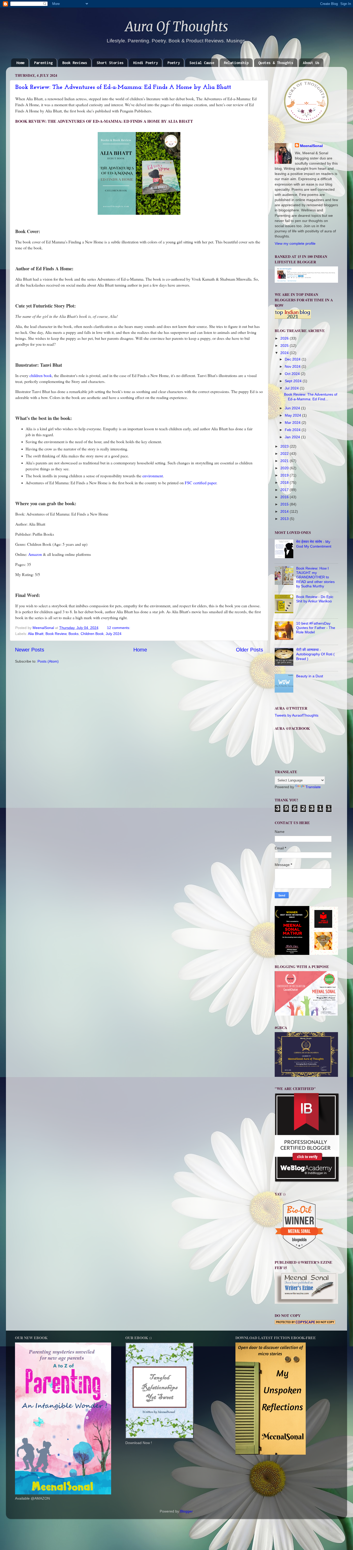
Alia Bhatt (35, 634)
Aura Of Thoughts (176, 27)
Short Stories (110, 62)
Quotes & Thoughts (275, 62)
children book (40, 375)
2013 (285, 519)
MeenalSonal (311, 146)
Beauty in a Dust (309, 676)
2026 (285, 338)
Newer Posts (29, 650)
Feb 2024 (293, 430)
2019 (285, 475)
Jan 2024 (293, 437)
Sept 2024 (294, 381)
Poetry (173, 62)
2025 (285, 345)
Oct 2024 (293, 374)
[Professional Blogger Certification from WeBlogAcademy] (307, 1181)
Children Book (92, 634)
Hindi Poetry (145, 62)
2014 (285, 511)
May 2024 (293, 415)
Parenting (43, 62)
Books (73, 634)
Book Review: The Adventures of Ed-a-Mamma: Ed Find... (310, 396)
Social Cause (201, 62)
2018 (285, 482)
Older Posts (249, 650)
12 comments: (119, 628)
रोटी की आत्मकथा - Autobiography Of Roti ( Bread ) (315, 654)
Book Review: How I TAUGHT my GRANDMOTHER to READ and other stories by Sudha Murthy (315, 577)
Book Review (55, 634)
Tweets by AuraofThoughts (296, 715)
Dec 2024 (293, 359)
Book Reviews (74, 62)
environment (152, 475)
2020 (285, 468)
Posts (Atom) (48, 661)
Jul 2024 (292, 388)
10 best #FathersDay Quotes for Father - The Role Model (315, 627)
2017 (285, 490)
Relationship (236, 62)
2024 (285, 353)
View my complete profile (295, 243)
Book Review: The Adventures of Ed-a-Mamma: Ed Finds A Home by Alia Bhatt (123, 87)
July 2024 (113, 634)
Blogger (186, 1511)
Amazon (35, 554)
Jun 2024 (293, 408)
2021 (285, 461)
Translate (313, 787)
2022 (285, 453)
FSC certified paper (200, 482)
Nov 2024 (293, 366)
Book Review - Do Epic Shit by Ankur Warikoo (314, 599)
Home (20, 62)
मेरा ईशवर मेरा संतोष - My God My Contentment (313, 544)
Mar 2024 (293, 422)
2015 (285, 504)
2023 (285, 446)
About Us (311, 62)
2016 (285, 497)
